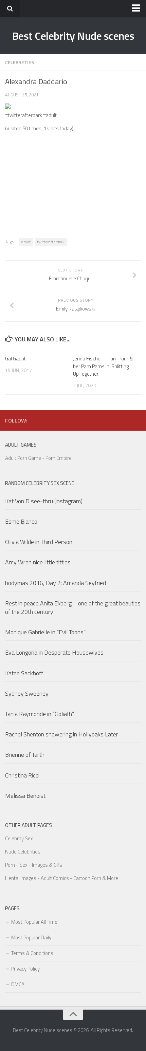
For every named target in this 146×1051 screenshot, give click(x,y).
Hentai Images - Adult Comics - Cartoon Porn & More (61, 878)
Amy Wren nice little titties (38, 562)
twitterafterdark (51, 242)
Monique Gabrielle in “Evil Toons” (45, 632)
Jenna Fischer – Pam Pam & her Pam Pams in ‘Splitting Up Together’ (103, 366)
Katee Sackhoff (24, 673)
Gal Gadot (15, 358)
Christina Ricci (22, 775)
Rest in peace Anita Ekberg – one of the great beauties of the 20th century (73, 607)
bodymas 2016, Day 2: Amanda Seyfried (55, 582)
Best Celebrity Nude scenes (73, 35)
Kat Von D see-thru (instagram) (44, 501)
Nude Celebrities (22, 852)
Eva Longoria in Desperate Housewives (54, 652)
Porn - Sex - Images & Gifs (33, 865)
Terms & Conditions (32, 953)
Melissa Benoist (25, 795)
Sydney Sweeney (27, 693)
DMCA (17, 984)
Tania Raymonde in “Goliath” (39, 713)
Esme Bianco (21, 521)
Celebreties (19, 62)
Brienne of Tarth (24, 754)
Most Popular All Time (34, 922)
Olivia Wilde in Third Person (38, 541)
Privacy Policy (25, 969)
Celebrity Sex (19, 838)
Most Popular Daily (31, 937)
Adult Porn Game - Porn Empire (38, 458)
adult (26, 242)
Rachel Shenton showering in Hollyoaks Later (61, 734)
